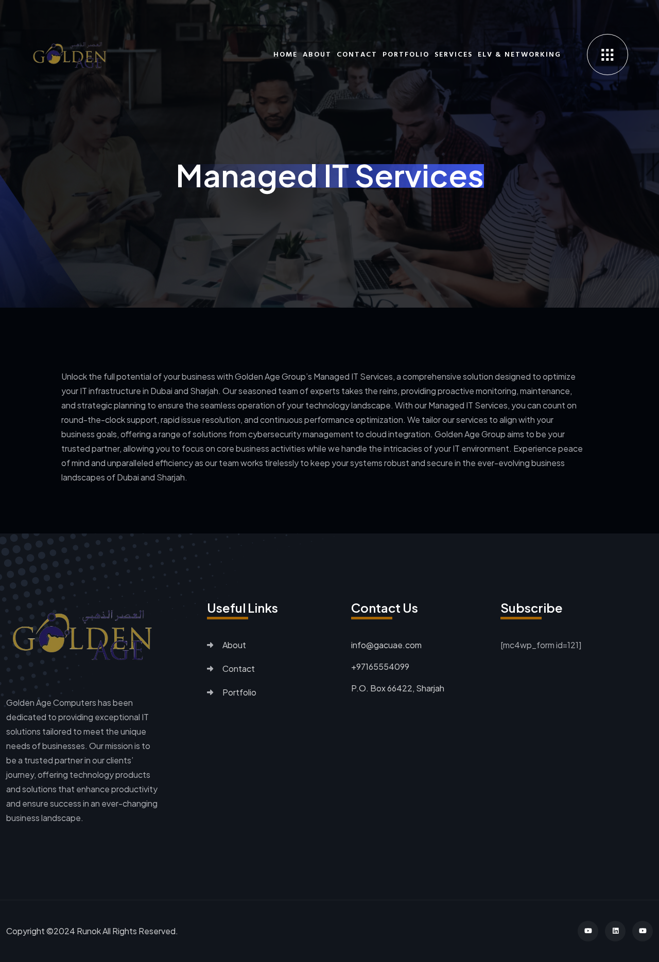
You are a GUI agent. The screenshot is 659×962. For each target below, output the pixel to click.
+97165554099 (380, 666)
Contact (357, 54)
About (317, 54)
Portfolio (406, 54)
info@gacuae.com (386, 644)
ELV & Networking (519, 54)
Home (285, 54)
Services (454, 54)
